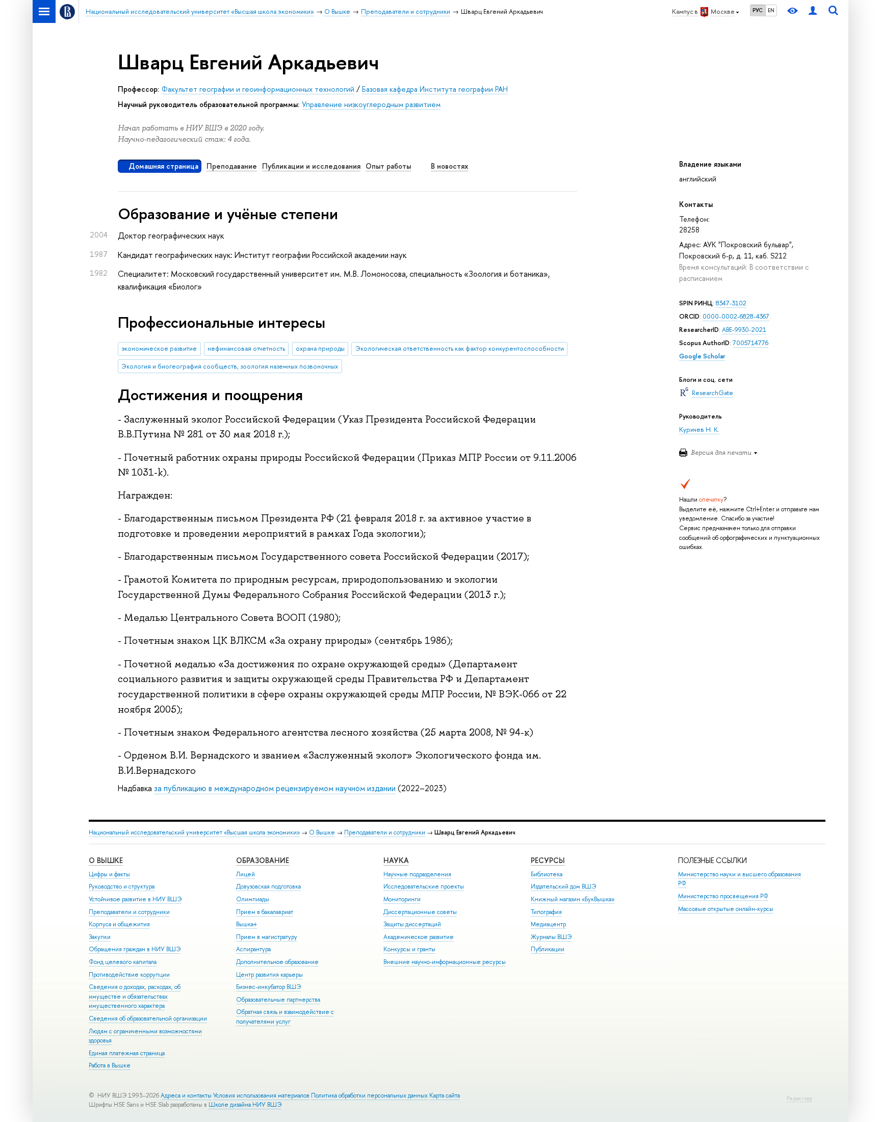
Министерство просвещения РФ (723, 896)
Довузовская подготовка (268, 886)
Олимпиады (252, 899)
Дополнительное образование (277, 962)
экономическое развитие (159, 348)
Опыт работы (388, 166)
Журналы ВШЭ (551, 937)
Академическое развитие (418, 937)
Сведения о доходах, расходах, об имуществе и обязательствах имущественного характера (134, 996)
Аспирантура (253, 949)
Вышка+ (246, 924)
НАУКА (396, 860)
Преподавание (231, 166)
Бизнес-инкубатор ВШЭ (268, 987)
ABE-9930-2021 (744, 329)
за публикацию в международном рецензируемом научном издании (275, 788)
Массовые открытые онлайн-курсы (725, 909)
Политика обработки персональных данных (369, 1095)
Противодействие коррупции (129, 975)
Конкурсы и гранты (409, 949)
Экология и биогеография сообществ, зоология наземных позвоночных (229, 366)
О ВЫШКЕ (106, 860)
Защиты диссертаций (412, 924)
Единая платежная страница (127, 1053)
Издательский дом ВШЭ (563, 886)
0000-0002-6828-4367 (736, 316)
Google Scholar (702, 356)
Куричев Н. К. (699, 429)
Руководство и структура (121, 886)
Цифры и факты (109, 874)
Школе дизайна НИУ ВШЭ (245, 1105)
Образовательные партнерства (278, 1000)
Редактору (799, 1098)
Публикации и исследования (311, 166)
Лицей (245, 874)
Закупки (100, 937)
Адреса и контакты (186, 1095)
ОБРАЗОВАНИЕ (262, 860)
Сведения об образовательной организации (148, 1018)
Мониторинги (402, 899)
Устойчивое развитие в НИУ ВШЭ (135, 899)
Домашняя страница (163, 166)
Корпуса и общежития (119, 924)
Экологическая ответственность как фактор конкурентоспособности (459, 348)
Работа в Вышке (110, 1065)
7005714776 (750, 342)
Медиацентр (548, 924)
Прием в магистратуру (266, 937)
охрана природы (320, 348)
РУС (758, 10)
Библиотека (546, 874)
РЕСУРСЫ (548, 860)
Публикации (547, 949)
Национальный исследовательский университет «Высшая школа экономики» (194, 832)
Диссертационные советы (420, 912)
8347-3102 (731, 303)
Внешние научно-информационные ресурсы (444, 962)
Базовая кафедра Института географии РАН (435, 89)
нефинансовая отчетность (246, 348)
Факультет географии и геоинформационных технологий (258, 89)
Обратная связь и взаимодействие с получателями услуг (285, 1017)
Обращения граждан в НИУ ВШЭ (134, 949)
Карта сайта (444, 1095)
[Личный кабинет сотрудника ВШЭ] (812, 11)
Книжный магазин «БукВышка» (572, 899)
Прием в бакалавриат (264, 912)
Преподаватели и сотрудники (384, 832)
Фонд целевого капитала (123, 962)
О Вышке (322, 832)
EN (771, 10)
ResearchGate (712, 392)
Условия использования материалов (261, 1095)
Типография (546, 912)
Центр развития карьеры (269, 975)
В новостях (449, 166)
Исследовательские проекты (423, 886)
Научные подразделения (417, 874)
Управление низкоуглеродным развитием (371, 104)
